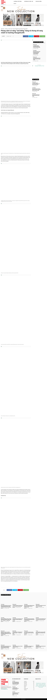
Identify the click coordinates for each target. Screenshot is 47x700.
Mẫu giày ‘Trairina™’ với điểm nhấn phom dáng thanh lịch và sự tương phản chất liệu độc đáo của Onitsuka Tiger (6, 633)
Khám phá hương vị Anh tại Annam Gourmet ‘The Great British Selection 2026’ (36, 52)
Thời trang (2, 28)
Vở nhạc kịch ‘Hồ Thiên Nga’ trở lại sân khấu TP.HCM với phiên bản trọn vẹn (18, 619)
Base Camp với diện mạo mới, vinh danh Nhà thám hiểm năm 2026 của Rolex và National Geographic (6, 606)
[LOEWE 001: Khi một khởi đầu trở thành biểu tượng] (41, 640)
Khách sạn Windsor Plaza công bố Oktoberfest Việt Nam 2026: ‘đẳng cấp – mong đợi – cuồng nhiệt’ (6, 619)
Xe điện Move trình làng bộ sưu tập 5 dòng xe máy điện (28, 646)
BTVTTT (4, 36)
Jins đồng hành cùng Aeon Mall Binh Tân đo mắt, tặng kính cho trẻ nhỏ (40, 633)
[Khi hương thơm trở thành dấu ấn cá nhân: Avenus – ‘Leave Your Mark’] (18, 626)
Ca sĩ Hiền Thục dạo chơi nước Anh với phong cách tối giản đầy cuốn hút (29, 633)
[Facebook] (36, 681)
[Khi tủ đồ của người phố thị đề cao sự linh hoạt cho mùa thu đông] (41, 613)
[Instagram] (38, 681)
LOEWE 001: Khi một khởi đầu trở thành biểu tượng (41, 646)
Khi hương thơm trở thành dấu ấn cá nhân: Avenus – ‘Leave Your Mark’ (17, 633)
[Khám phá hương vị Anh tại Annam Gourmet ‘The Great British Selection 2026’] (43, 52)
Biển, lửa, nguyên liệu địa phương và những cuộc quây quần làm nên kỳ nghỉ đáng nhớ (29, 619)
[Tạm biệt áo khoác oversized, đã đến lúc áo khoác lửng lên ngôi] (43, 46)
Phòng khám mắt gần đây (40, 686)
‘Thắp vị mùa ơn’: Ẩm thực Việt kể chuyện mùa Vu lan (17, 646)
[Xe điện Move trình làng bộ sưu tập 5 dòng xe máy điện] (29, 640)
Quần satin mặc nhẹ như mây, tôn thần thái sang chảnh (36, 59)
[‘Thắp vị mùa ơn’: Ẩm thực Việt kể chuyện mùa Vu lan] (18, 640)
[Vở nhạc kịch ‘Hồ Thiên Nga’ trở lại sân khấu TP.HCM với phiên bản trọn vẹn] (18, 613)
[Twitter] (40, 681)
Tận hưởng (34, 50)
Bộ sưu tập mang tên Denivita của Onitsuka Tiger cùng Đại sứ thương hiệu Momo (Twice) (6, 647)
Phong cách (35, 44)
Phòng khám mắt (38, 683)
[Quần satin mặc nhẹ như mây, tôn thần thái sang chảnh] (43, 58)
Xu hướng (6, 28)
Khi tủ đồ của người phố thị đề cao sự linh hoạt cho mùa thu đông (41, 619)
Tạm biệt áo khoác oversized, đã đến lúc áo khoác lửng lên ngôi (36, 46)
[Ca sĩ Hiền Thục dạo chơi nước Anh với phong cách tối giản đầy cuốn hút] (29, 626)
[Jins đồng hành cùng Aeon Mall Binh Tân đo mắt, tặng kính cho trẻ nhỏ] (41, 626)
